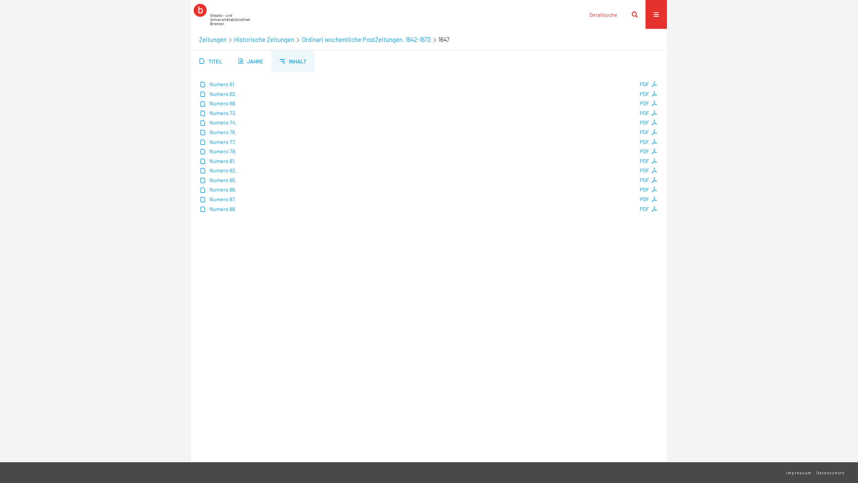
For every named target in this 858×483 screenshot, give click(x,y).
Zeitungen (213, 39)
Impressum (799, 472)
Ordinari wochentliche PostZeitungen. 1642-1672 (366, 39)
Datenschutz (830, 472)
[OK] (635, 14)
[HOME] (222, 14)
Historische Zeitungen (264, 39)
